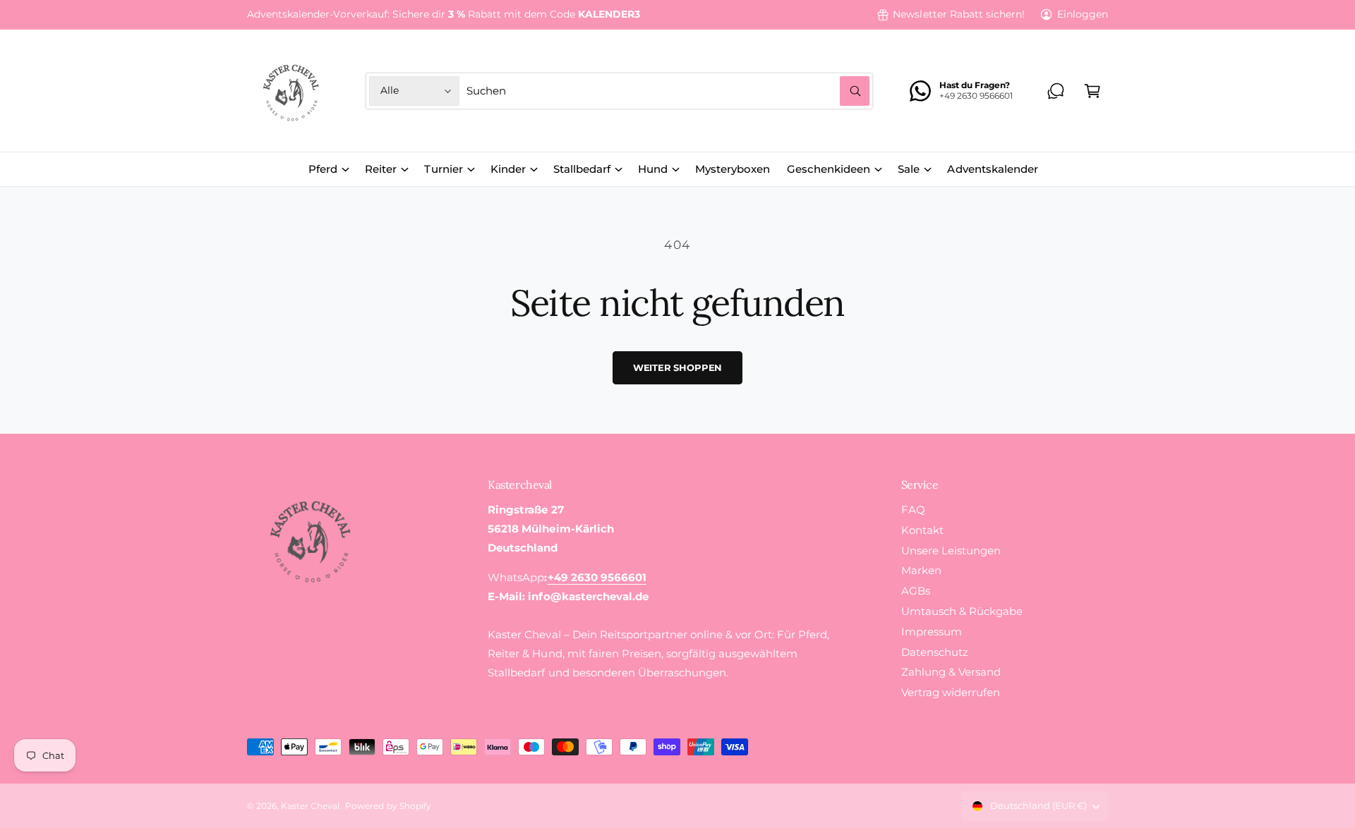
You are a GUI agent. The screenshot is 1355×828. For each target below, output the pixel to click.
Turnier (443, 169)
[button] (1092, 91)
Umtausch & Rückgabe (962, 611)
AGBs (915, 590)
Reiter (381, 169)
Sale (909, 169)
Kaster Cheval (310, 806)
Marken (921, 570)
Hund (653, 169)
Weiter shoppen (677, 367)
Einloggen (1082, 14)
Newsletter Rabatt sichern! (958, 14)
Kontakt (922, 530)
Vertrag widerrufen (950, 692)
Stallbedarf (581, 169)
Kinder (508, 169)
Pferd (322, 169)
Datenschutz (934, 652)
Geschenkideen (828, 169)
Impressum (931, 631)
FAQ (913, 509)
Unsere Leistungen (951, 550)
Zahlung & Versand (951, 671)
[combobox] (668, 91)
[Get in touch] (1055, 91)
